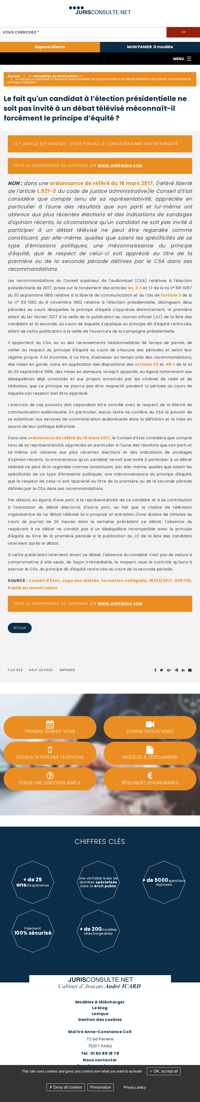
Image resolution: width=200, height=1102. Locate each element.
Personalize (100, 1087)
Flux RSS (15, 670)
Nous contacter (100, 1060)
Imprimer (67, 670)
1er (130, 288)
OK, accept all (165, 1071)
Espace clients (50, 47)
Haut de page (41, 670)
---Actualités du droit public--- (55, 76)
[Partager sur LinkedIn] (183, 670)
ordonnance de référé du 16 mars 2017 (101, 183)
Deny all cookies (67, 1087)
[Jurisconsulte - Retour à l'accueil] (100, 8)
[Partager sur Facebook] (155, 670)
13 (151, 288)
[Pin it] (177, 670)
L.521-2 (46, 191)
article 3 (172, 295)
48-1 (170, 364)
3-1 (138, 288)
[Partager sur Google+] (169, 670)
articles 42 (146, 364)
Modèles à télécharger (100, 1002)
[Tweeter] (162, 670)
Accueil (14, 76)
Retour (19, 628)
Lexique (100, 1014)
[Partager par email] (190, 670)
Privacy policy (135, 1087)
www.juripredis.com (120, 165)
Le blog (100, 1008)
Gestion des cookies (100, 1019)
